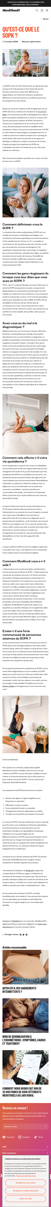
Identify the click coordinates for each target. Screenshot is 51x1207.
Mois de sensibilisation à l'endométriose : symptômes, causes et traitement (24, 1039)
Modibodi (16, 921)
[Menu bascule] (47, 10)
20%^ (40, 1116)
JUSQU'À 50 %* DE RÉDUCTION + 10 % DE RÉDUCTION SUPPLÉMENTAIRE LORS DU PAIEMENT (25, 3)
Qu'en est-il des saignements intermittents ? (19, 990)
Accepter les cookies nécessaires (25, 1191)
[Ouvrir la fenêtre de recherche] (36, 10)
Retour (46, 19)
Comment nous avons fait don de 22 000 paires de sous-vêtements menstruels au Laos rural (21, 1091)
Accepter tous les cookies (26, 1183)
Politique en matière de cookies (26, 1176)
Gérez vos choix (26, 1199)
